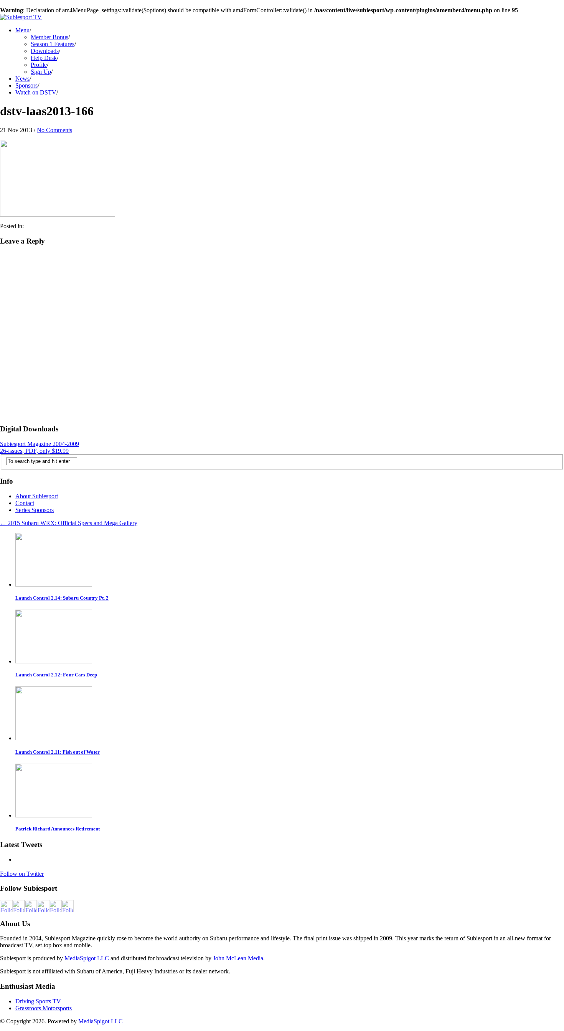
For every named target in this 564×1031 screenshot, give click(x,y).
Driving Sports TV (38, 1001)
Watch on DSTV (35, 92)
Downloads (45, 51)
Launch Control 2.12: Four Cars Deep (56, 675)
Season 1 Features (52, 44)
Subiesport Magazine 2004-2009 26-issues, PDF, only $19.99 (39, 447)
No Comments (54, 130)
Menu (22, 30)
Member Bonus (49, 37)
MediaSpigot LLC (86, 958)
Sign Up (41, 71)
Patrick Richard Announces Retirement (57, 829)
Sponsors (26, 85)
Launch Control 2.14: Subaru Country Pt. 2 (62, 598)
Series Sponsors (34, 510)
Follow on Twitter (22, 873)
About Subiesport (36, 496)
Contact (24, 503)
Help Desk (44, 58)
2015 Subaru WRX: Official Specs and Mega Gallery (68, 523)
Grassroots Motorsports (43, 1008)
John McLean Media (238, 958)
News (22, 78)
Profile (39, 64)
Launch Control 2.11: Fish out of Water (57, 752)
